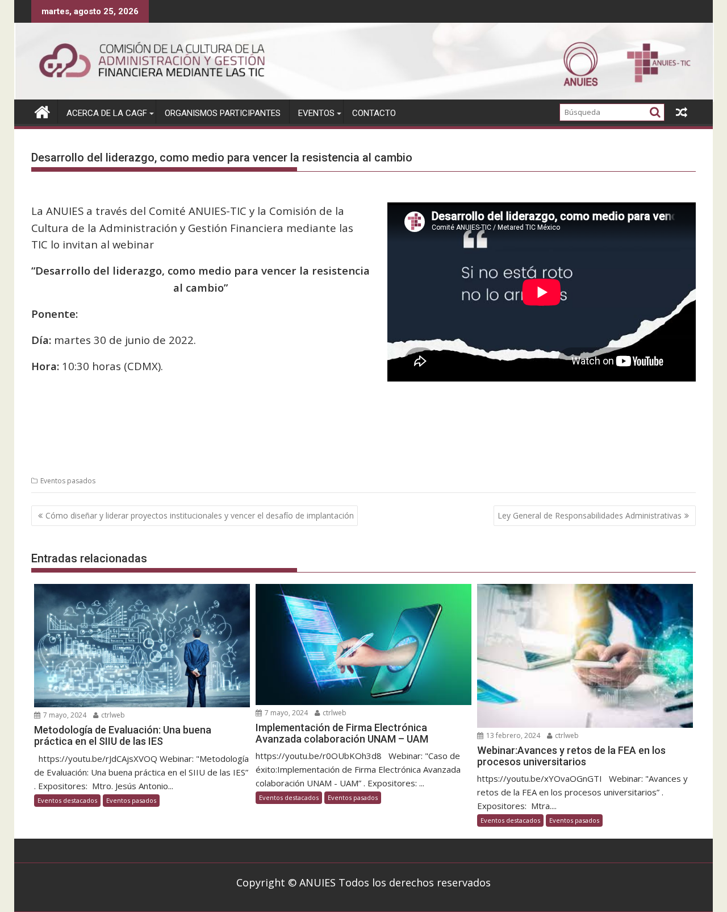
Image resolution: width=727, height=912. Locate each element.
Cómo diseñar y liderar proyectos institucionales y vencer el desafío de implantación (199, 515)
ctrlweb (112, 715)
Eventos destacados (67, 800)
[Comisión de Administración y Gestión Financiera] (364, 98)
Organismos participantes (223, 113)
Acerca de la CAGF (106, 113)
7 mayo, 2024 (63, 715)
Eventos (316, 113)
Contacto (374, 113)
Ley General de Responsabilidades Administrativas (590, 515)
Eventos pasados (67, 481)
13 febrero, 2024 (512, 735)
